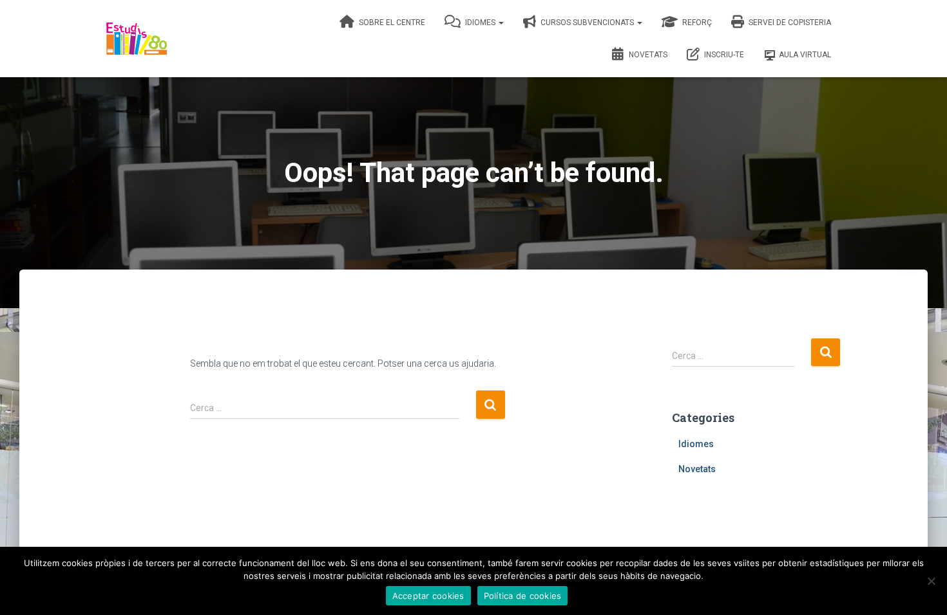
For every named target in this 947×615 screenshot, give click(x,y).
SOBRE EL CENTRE (391, 22)
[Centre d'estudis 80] (137, 39)
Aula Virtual (805, 54)
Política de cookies (523, 596)
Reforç (696, 22)
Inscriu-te (723, 54)
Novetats (647, 54)
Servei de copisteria (789, 22)
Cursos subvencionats (587, 22)
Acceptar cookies (428, 596)
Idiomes (480, 22)
